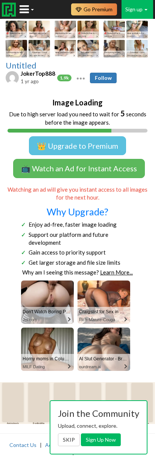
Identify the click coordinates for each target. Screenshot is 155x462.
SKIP (69, 439)
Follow (103, 78)
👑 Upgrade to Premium (77, 145)
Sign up (134, 9)
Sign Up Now (101, 439)
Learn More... (116, 272)
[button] (80, 77)
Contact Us (22, 445)
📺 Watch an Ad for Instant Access (79, 168)
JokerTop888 (38, 73)
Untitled (21, 65)
